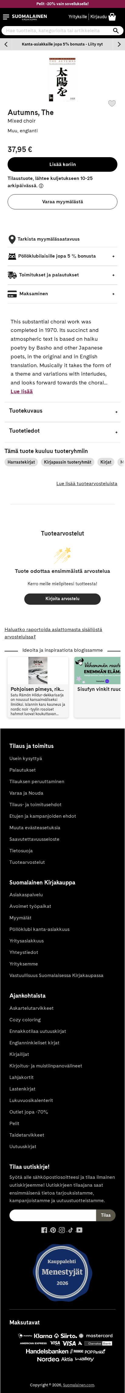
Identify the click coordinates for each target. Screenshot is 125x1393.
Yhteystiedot (23, 952)
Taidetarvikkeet (26, 1135)
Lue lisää (22, 391)
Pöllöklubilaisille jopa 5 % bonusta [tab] (57, 256)
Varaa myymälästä (62, 202)
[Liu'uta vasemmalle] (6, 44)
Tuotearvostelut (27, 862)
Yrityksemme (23, 964)
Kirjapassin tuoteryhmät (67, 462)
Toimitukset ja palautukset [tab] (48, 275)
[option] (62, 44)
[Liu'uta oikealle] (119, 44)
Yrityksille (78, 16)
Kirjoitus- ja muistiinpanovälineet (45, 1066)
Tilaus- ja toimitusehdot (35, 804)
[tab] (62, 412)
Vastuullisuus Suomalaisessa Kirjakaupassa (56, 975)
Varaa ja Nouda (26, 793)
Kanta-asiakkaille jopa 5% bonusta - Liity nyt (62, 44)
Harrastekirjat (21, 462)
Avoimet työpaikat (30, 906)
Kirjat (105, 462)
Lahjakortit (21, 1077)
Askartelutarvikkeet (31, 1008)
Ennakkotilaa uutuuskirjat (37, 1031)
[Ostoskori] (112, 16)
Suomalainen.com (78, 1385)
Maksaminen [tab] (33, 293)
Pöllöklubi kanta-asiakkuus (39, 929)
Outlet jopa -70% (28, 1112)
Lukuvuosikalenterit (31, 1100)
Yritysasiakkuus (26, 941)
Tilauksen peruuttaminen (36, 781)
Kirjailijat (19, 1054)
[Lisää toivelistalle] (112, 103)
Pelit (14, 1123)
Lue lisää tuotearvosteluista (86, 483)
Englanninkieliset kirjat (34, 1043)
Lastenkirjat (22, 1089)
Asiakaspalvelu (26, 895)
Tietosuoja (21, 851)
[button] (6, 17)
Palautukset (22, 770)
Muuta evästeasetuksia (34, 827)
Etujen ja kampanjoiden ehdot (42, 816)
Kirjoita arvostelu (62, 598)
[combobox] (62, 30)
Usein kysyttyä (25, 758)
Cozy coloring (25, 1020)
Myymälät (20, 918)
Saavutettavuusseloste (34, 839)
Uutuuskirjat (22, 1146)
